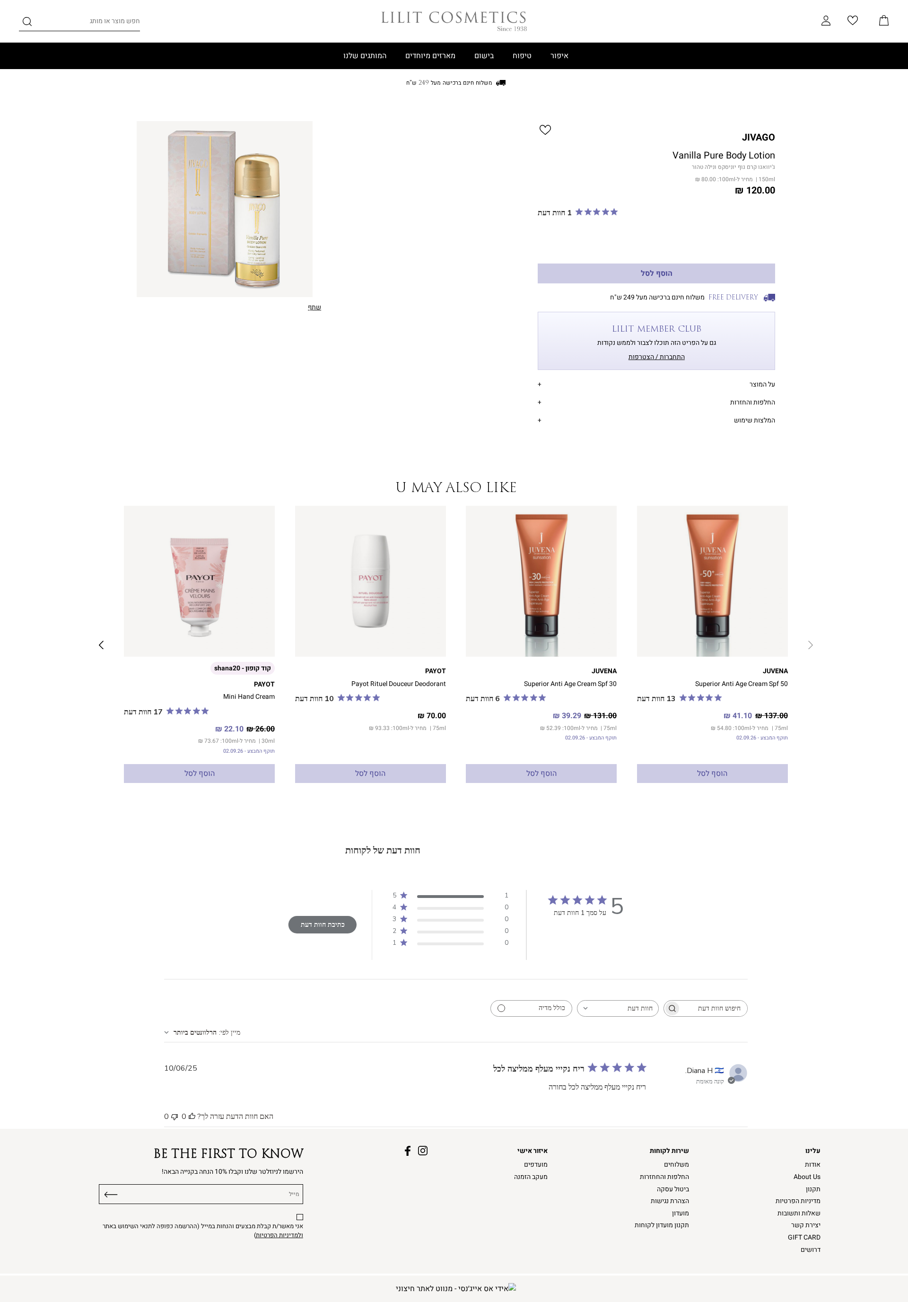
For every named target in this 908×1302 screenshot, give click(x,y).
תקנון (813, 1189)
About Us (807, 1177)
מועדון (680, 1213)
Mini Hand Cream (249, 697)
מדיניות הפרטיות (798, 1201)
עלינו (813, 1151)
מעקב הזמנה (531, 1177)
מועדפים (536, 1165)
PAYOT (435, 671)
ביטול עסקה (673, 1189)
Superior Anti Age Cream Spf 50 (741, 684)
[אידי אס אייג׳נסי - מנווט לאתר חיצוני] (456, 1288)
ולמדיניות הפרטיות (279, 1235)
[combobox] (618, 1008)
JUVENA (775, 671)
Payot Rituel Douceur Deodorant (398, 684)
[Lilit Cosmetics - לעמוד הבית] (454, 21)
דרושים (811, 1250)
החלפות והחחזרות (664, 1177)
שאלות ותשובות (799, 1213)
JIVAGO (758, 137)
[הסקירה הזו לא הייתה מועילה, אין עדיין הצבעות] (174, 1116)
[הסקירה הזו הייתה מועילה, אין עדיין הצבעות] (192, 1116)
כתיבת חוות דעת (323, 924)
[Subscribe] (111, 1192)
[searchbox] (714, 1008)
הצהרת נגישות (670, 1201)
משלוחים (676, 1165)
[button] (884, 21)
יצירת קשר (806, 1225)
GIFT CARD (804, 1237)
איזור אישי (532, 1151)
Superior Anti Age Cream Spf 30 (570, 684)
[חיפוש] (27, 23)
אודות (813, 1165)
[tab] (656, 383)
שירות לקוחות (669, 1151)
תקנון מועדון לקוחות (662, 1225)
